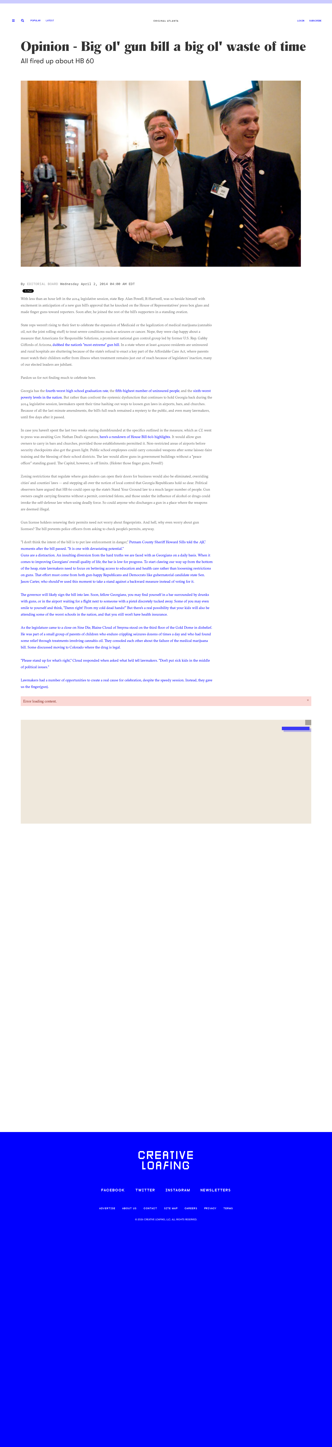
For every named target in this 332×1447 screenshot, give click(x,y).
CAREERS (191, 1208)
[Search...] (22, 20)
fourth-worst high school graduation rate (77, 390)
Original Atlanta (166, 21)
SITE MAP (171, 1208)
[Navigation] (12, 20)
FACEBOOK (113, 1190)
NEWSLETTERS (215, 1190)
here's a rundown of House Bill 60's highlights (135, 436)
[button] (308, 722)
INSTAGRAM (177, 1190)
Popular (35, 21)
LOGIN (300, 21)
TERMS (228, 1208)
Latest (50, 21)
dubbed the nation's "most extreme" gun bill (86, 344)
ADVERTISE (107, 1208)
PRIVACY (210, 1208)
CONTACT (150, 1208)
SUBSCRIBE (315, 21)
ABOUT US (129, 1208)
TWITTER (145, 1190)
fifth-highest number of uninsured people (147, 390)
